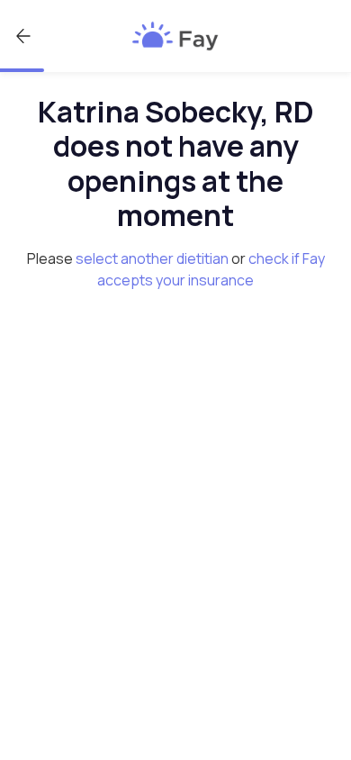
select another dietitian (152, 258)
